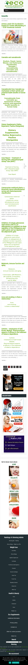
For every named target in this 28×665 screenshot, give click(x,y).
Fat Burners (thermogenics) (13, 564)
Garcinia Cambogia (14, 571)
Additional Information (14, 618)
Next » (5, 369)
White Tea (14, 589)
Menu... (7, 10)
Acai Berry (14, 550)
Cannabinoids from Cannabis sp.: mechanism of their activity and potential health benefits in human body (13, 91)
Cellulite (13, 600)
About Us (13, 636)
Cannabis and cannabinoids (11, 57)
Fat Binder (14, 561)
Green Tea (14, 575)
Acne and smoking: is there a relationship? (11, 298)
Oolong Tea (14, 586)
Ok (10, 662)
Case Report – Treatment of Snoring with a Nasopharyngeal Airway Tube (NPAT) (12, 159)
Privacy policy (13, 622)
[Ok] (26, 660)
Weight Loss (13, 610)
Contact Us (14, 627)
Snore (14, 607)
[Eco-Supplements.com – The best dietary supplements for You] (14, 6)
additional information (10, 651)
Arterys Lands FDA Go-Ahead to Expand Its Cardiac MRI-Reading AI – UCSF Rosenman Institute (13, 25)
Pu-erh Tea (14, 578)
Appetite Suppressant (14, 557)
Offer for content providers (14, 631)
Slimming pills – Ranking (14, 540)
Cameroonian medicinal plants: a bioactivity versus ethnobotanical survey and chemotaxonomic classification (13, 190)
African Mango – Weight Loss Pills (14, 544)
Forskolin (14, 568)
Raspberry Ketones (14, 582)
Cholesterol (14, 603)
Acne (14, 596)
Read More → (4, 53)
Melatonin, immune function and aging (12, 264)
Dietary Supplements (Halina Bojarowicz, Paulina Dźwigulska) (12, 125)
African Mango (14, 554)
